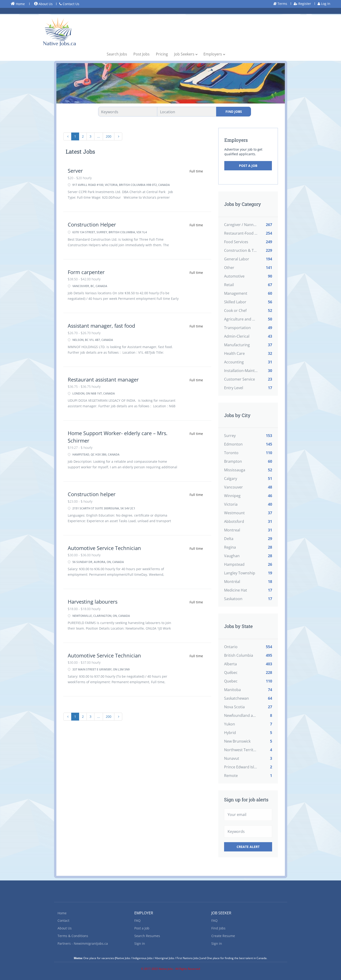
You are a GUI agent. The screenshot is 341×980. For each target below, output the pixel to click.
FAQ (137, 920)
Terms (282, 3)
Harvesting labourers (92, 601)
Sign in (139, 943)
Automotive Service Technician (104, 547)
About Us (45, 4)
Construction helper (92, 494)
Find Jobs (233, 111)
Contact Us (70, 4)
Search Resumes (147, 936)
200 (108, 136)
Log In (325, 3)
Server (75, 170)
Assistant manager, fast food (101, 325)
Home (20, 4)
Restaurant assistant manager (103, 379)
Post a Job (248, 165)
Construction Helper (92, 224)
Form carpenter (86, 271)
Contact (63, 920)
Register (304, 3)
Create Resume (223, 936)
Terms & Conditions (73, 936)
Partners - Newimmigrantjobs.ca (83, 943)
